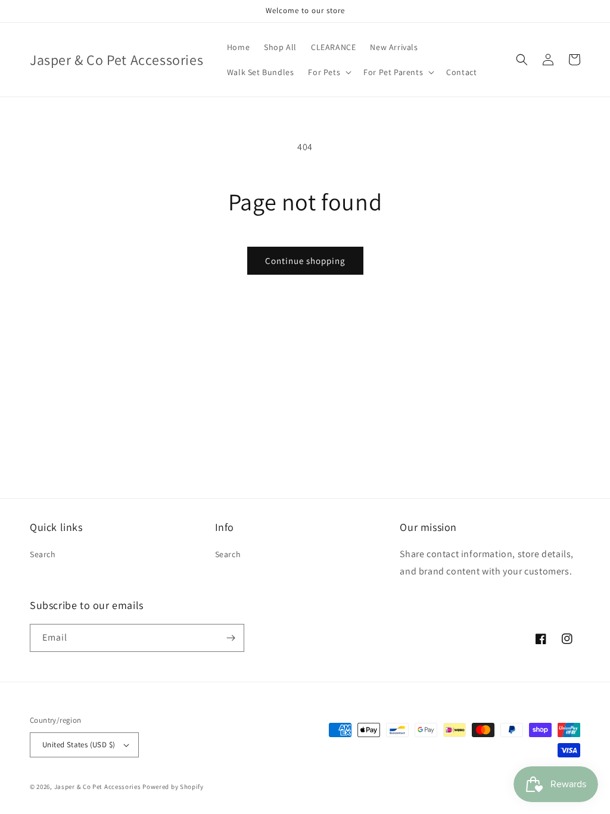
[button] (328, 72)
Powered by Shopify (173, 786)
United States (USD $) (78, 745)
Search (43, 554)
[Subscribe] (230, 638)
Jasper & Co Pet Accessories (98, 786)
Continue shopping (305, 260)
